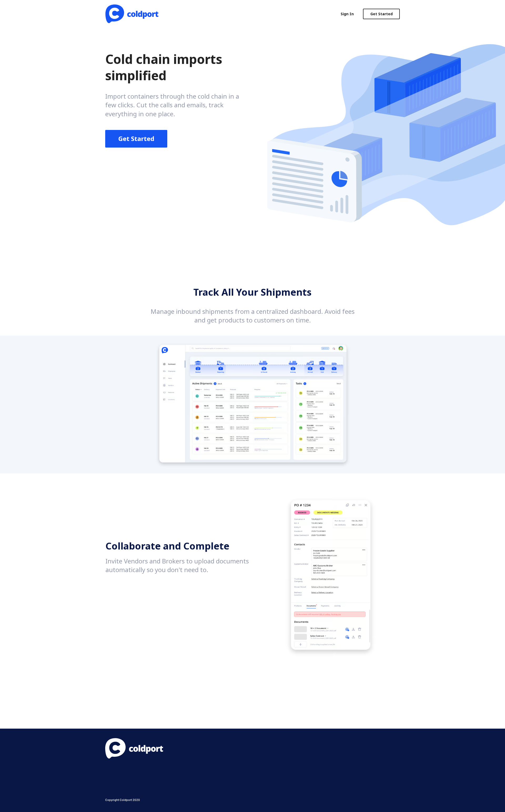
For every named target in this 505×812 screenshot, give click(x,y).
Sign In (347, 13)
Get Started (381, 13)
